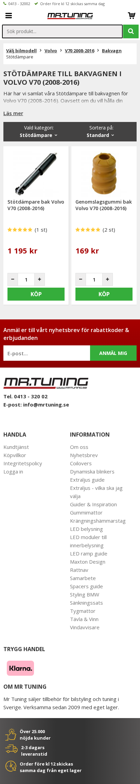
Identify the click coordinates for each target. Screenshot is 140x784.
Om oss (79, 446)
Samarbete (83, 578)
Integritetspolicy (22, 463)
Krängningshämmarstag (98, 520)
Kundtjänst (16, 446)
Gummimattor (86, 512)
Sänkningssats (86, 602)
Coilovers (81, 463)
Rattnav (79, 569)
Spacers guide (86, 586)
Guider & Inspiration (93, 504)
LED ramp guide (88, 553)
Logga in (13, 471)
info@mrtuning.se (46, 404)
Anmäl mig (113, 353)
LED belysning (86, 528)
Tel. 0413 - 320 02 (25, 396)
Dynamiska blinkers (92, 471)
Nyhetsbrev (84, 455)
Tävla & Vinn (84, 619)
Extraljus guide (87, 479)
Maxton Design (87, 561)
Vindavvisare (85, 627)
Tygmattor (82, 610)
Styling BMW (84, 594)
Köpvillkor (14, 455)
